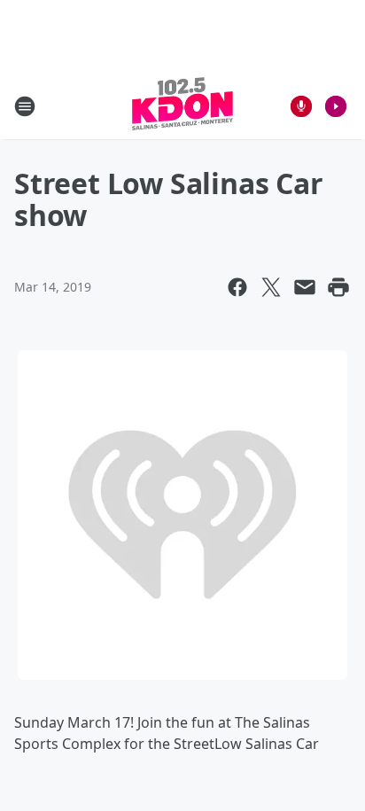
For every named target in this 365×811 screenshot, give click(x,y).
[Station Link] (182, 106)
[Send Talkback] (301, 106)
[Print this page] (338, 287)
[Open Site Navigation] (24, 106)
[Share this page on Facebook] (237, 287)
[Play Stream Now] (335, 106)
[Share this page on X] (271, 287)
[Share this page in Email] (304, 287)
